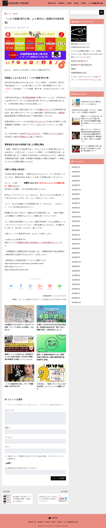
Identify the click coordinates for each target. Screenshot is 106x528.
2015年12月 (76, 302)
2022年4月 (76, 208)
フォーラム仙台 (56, 134)
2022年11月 (76, 190)
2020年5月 (76, 248)
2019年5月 (76, 275)
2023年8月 (76, 176)
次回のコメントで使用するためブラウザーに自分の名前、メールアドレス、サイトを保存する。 (36, 457)
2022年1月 (76, 212)
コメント (9, 410)
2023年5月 (76, 181)
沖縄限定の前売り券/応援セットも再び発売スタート (37, 243)
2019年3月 (76, 284)
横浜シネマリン (45, 110)
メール (8, 437)
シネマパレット (44, 183)
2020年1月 (76, 257)
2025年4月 (76, 172)
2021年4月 (76, 230)
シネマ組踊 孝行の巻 (96, 3)
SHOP (69, 3)
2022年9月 (76, 194)
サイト (7, 447)
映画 (58, 299)
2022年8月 (76, 199)
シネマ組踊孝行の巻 (46, 299)
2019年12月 (76, 262)
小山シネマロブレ (34, 134)
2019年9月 (76, 266)
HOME (54, 518)
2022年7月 (76, 203)
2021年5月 (76, 226)
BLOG (76, 3)
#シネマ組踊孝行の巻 (28, 299)
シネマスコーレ (39, 122)
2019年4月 (76, 280)
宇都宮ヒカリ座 (26, 137)
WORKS (61, 3)
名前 (8, 428)
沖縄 (64, 299)
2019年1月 (76, 289)
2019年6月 (76, 271)
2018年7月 (76, 293)
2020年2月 (76, 253)
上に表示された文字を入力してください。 (21, 468)
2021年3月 (76, 235)
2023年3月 (76, 185)
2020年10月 (76, 239)
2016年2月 (76, 298)
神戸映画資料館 (29, 98)
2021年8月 (76, 221)
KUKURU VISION (18, 3)
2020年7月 (76, 244)
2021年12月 (76, 217)
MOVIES (63, 296)
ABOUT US (52, 3)
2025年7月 (76, 167)
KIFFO (83, 3)
